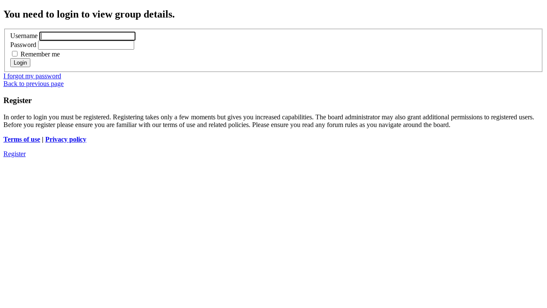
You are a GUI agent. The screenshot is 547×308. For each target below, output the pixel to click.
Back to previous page (33, 83)
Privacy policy (65, 139)
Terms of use (21, 139)
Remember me (39, 54)
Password (23, 44)
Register (14, 153)
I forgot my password (32, 76)
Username (24, 35)
